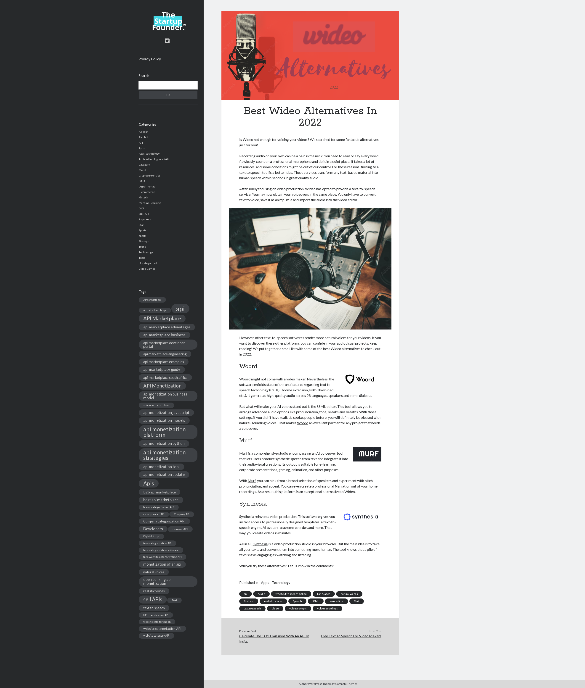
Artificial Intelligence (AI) (154, 159)
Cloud (142, 170)
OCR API (144, 214)
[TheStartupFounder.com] (168, 29)
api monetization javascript (166, 412)
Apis (148, 483)
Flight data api (151, 536)
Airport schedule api (154, 310)
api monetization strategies (164, 455)
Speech (297, 601)
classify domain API (153, 514)
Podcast (249, 601)
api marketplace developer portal (164, 344)
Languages (323, 594)
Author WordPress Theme (315, 683)
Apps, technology (149, 153)
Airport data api (152, 299)
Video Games (147, 268)
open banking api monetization (157, 581)
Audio (261, 594)
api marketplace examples (163, 361)
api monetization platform (164, 432)
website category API (156, 635)
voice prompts (298, 608)
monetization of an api (162, 564)
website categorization (157, 621)
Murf (243, 453)
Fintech (143, 197)
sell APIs (152, 599)
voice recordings (327, 608)
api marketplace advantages (166, 327)
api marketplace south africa (165, 377)
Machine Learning (150, 203)
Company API (181, 514)
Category (144, 164)
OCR (141, 208)
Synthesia (246, 516)
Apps (142, 148)
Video (275, 608)
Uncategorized (148, 263)
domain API (180, 529)
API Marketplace (162, 318)
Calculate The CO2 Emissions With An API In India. (274, 638)
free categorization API (157, 543)
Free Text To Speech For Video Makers (351, 636)
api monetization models (164, 420)
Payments (145, 219)
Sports (142, 230)
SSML (315, 601)
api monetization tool (161, 466)
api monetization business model (165, 396)
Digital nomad (147, 186)
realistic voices (154, 591)
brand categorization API (158, 507)
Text (174, 600)
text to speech (154, 608)
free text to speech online (291, 594)
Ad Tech (144, 131)
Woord (244, 379)
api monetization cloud (156, 405)
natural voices (153, 572)
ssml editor (336, 601)
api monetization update (164, 474)
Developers (153, 528)
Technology (146, 252)
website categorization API (162, 628)
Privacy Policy (149, 59)
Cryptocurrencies (149, 175)
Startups (144, 241)
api (180, 309)
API (141, 142)
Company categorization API (164, 521)
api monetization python (164, 443)
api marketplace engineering (165, 354)
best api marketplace (160, 499)
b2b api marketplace (159, 492)
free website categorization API (162, 557)
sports (142, 235)
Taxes (142, 246)
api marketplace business (164, 334)
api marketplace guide (161, 369)
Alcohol (143, 137)
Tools (142, 257)
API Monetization (162, 386)
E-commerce (147, 192)
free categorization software (161, 550)
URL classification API (155, 615)
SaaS (141, 225)
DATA (142, 181)
